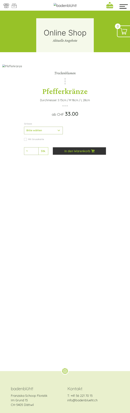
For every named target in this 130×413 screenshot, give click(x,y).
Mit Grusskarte (36, 139)
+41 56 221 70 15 (82, 396)
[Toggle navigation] (123, 6)
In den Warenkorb (77, 151)
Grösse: (28, 123)
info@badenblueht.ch (82, 400)
